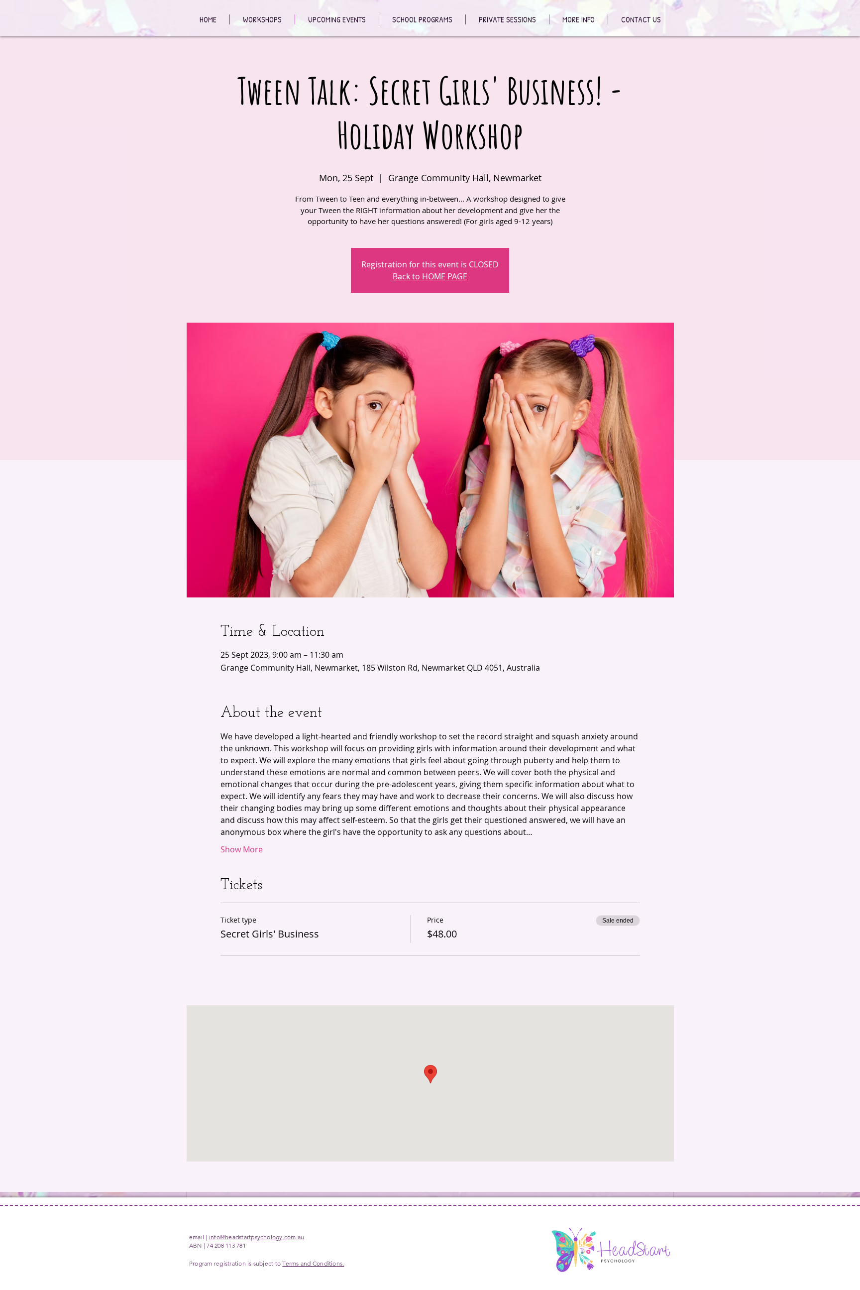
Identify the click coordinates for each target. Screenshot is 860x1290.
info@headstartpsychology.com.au (256, 1237)
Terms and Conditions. (313, 1263)
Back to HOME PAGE (430, 276)
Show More (241, 849)
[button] (578, 19)
